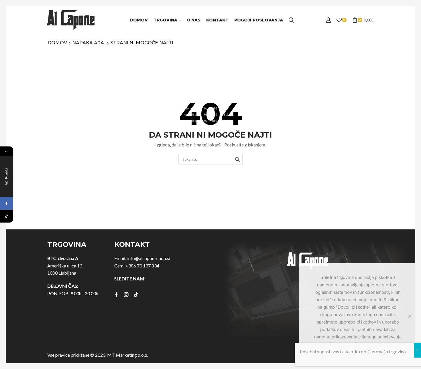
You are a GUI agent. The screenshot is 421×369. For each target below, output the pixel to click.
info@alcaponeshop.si (148, 258)
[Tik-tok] (136, 294)
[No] (409, 316)
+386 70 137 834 (142, 265)
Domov (139, 20)
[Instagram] (126, 294)
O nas (193, 20)
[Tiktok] (6, 216)
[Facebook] (116, 294)
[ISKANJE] (237, 159)
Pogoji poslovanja (258, 20)
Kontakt (217, 20)
